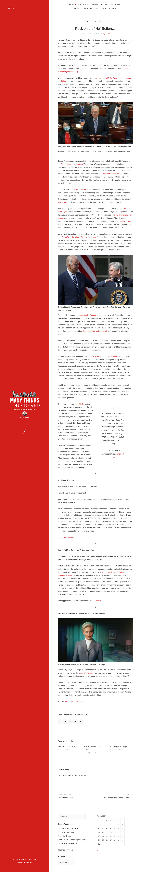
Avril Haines (62, 202)
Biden (89, 21)
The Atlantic (96, 601)
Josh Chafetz (80, 404)
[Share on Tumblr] (80, 721)
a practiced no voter (80, 190)
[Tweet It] (65, 721)
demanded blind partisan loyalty (95, 331)
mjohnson (106, 34)
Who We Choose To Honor (68, 746)
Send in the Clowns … (65, 836)
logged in (70, 775)
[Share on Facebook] (60, 721)
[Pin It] (75, 721)
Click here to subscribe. (25, 862)
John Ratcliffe (125, 221)
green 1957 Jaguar (86, 673)
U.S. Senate (98, 21)
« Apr (98, 850)
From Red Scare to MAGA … (68, 832)
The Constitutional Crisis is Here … (70, 828)
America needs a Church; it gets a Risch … (73, 839)
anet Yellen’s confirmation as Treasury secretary (77, 237)
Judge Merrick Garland (87, 315)
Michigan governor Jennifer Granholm (104, 356)
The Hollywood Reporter (73, 701)
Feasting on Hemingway (119, 746)
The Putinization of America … (68, 843)
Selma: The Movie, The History (93, 748)
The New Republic (66, 537)
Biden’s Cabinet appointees (72, 164)
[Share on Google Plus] (70, 721)
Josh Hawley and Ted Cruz (112, 174)
